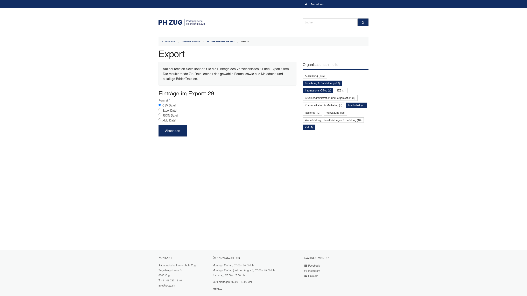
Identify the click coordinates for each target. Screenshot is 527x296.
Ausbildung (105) (315, 76)
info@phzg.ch (167, 285)
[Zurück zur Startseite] (227, 21)
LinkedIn (313, 276)
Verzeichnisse (191, 41)
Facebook (314, 265)
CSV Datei (169, 105)
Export (246, 41)
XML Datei (169, 120)
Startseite (168, 41)
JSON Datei (170, 115)
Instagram (314, 271)
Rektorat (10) (312, 112)
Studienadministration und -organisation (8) (330, 98)
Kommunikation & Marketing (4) (323, 105)
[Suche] (363, 22)
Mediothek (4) (356, 105)
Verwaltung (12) (335, 112)
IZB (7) (341, 90)
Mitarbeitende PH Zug (220, 41)
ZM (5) (309, 127)
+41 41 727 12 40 (171, 280)
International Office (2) (318, 90)
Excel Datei (169, 110)
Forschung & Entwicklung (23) (322, 83)
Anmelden (317, 4)
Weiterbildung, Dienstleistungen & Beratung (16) (333, 120)
